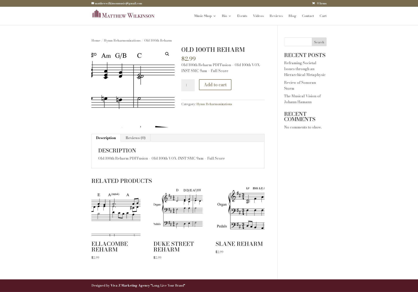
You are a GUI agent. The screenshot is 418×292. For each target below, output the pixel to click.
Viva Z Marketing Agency (131, 285)
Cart (323, 16)
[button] (167, 54)
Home (95, 40)
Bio (224, 16)
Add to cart (215, 84)
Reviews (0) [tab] (135, 137)
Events (242, 16)
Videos (258, 16)
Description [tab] (106, 137)
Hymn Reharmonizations (122, 40)
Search (319, 42)
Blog (292, 16)
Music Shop (203, 16)
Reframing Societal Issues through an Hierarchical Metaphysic (305, 68)
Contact (308, 16)
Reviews (276, 16)
